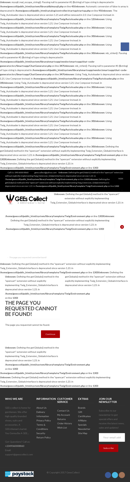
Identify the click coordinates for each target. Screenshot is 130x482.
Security (40, 433)
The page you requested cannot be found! (28, 257)
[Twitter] (115, 473)
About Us (41, 407)
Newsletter (84, 428)
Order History (64, 423)
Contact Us (63, 410)
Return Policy (43, 437)
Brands (81, 407)
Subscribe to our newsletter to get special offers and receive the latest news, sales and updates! (111, 419)
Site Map (82, 433)
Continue (50, 334)
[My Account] (116, 189)
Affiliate (82, 420)
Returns (61, 419)
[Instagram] (122, 473)
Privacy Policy (43, 420)
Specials (82, 424)
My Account (63, 414)
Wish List (62, 427)
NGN (120, 178)
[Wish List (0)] (122, 189)
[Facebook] (108, 473)
